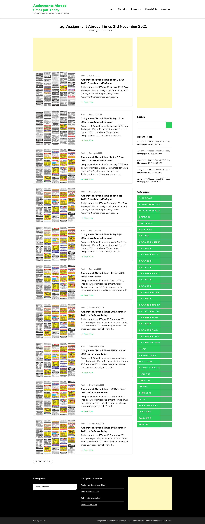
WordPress (167, 520)
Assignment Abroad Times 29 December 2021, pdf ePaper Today (103, 313)
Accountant (145, 198)
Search (141, 116)
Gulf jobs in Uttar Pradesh (149, 337)
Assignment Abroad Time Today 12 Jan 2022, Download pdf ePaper (102, 158)
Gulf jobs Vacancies (90, 491)
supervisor (145, 412)
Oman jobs (144, 380)
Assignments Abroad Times (94, 485)
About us (165, 9)
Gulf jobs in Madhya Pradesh (149, 306)
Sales (142, 399)
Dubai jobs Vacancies (90, 498)
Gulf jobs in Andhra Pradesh (149, 243)
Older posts (44, 461)
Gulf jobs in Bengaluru (145, 249)
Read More (88, 102)
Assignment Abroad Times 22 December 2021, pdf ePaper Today (103, 390)
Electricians (146, 223)
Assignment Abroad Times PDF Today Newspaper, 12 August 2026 (153, 171)
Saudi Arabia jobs (148, 405)
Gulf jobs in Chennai (145, 268)
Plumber (143, 387)
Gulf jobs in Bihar (148, 255)
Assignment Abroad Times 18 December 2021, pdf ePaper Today (103, 429)
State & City (151, 9)
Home (111, 9)
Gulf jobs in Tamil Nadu (148, 331)
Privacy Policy (39, 520)
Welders (143, 424)
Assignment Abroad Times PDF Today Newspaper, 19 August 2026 (153, 152)
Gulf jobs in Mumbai (149, 311)
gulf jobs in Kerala (149, 292)
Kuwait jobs (145, 361)
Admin (83, 76)
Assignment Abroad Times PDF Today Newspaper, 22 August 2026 (153, 143)
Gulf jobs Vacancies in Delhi (149, 344)
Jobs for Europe (147, 355)
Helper (142, 349)
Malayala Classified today (149, 369)
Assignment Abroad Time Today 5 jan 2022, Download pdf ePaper (101, 236)
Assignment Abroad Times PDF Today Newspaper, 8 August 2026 (153, 180)
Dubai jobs (144, 217)
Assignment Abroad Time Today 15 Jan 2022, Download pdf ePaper (102, 120)
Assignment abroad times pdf (149, 205)
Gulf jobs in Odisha (149, 317)
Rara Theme (145, 520)
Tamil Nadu (145, 418)
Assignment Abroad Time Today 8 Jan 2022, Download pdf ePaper (102, 197)
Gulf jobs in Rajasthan (145, 325)
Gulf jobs (122, 9)
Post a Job (136, 9)
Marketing (144, 374)
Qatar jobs (145, 393)
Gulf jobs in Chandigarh (145, 262)
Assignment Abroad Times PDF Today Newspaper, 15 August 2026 (153, 161)
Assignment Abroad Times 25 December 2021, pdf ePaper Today (103, 352)
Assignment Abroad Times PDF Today (149, 212)
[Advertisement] (83, 54)
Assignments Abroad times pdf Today (49, 7)
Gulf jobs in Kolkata (145, 300)
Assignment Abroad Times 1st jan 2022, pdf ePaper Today (103, 274)
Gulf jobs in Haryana (145, 281)
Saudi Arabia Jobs (89, 504)
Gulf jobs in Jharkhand (145, 287)
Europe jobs (145, 229)
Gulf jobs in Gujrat (149, 273)
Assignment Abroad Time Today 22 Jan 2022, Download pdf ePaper (102, 81)
